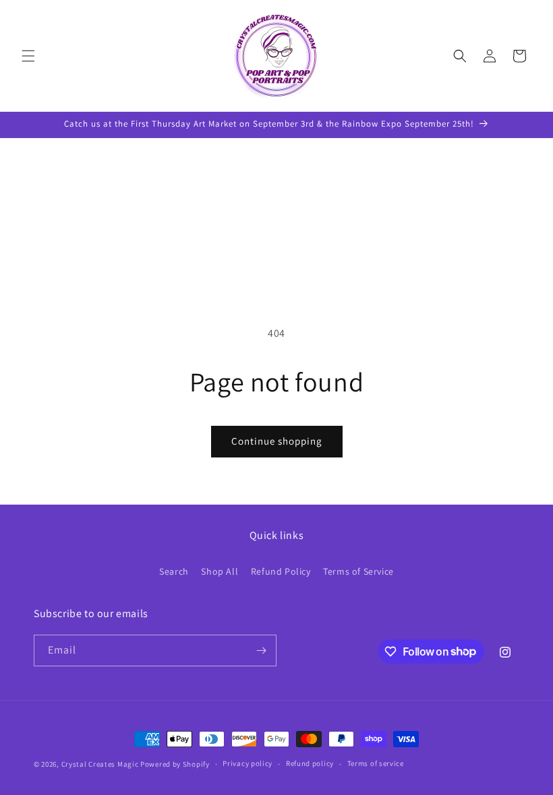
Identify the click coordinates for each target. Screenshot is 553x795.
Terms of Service (358, 571)
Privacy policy (247, 763)
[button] (28, 56)
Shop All (219, 571)
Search (174, 571)
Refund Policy (281, 571)
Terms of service (375, 763)
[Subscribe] (261, 650)
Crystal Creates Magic (100, 764)
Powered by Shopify (175, 764)
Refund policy (310, 763)
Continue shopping (276, 441)
